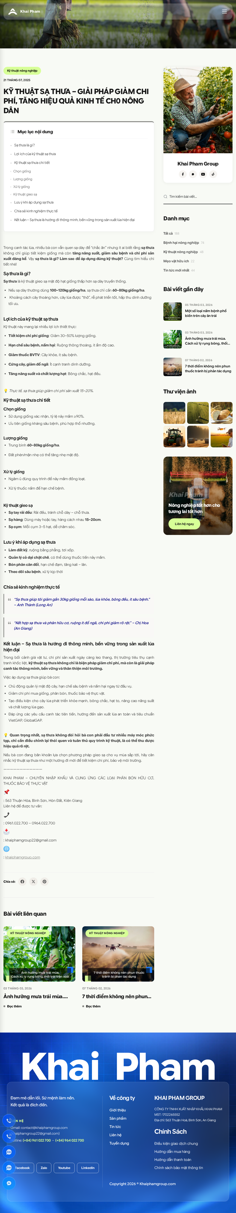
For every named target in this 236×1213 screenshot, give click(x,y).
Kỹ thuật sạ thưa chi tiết (32, 162)
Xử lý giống (21, 187)
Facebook (22, 1168)
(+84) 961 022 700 (37, 1140)
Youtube (64, 1168)
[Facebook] (183, 174)
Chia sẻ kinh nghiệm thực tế (36, 211)
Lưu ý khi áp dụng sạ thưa (33, 202)
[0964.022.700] (9, 1136)
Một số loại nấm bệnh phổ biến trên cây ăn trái (206, 313)
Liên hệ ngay (184, 524)
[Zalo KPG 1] (9, 1152)
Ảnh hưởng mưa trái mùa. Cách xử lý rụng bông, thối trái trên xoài (38, 996)
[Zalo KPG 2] (9, 1167)
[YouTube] (203, 174)
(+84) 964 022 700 (69, 1140)
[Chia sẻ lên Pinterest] (44, 881)
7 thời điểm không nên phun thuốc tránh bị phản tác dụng (116, 996)
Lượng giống (22, 179)
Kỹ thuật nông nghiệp (22, 71)
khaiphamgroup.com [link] (22, 857)
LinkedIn (87, 1168)
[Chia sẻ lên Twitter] (33, 881)
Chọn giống (22, 171)
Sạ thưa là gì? (24, 145)
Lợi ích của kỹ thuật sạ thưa (35, 154)
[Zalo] (193, 174)
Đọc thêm (14, 1006)
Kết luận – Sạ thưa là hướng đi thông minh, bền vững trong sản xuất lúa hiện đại (74, 220)
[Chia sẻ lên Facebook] (22, 881)
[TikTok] (213, 174)
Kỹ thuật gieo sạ (25, 194)
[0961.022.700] (9, 1120)
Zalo (44, 1168)
